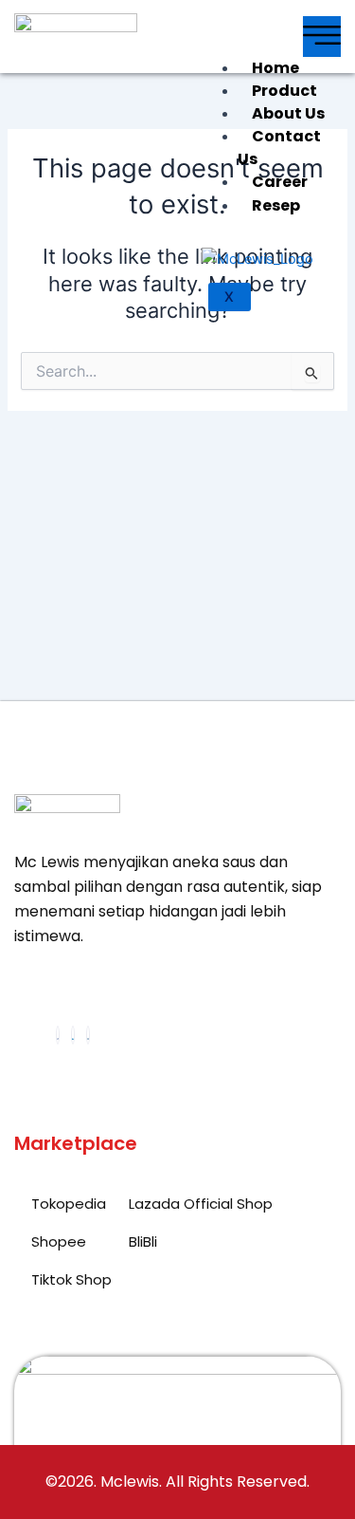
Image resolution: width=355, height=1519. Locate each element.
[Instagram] (88, 1035)
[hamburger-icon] (322, 36)
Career (280, 182)
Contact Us (279, 147)
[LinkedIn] (73, 1035)
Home (275, 68)
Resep (276, 205)
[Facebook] (58, 1035)
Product (284, 91)
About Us (288, 113)
